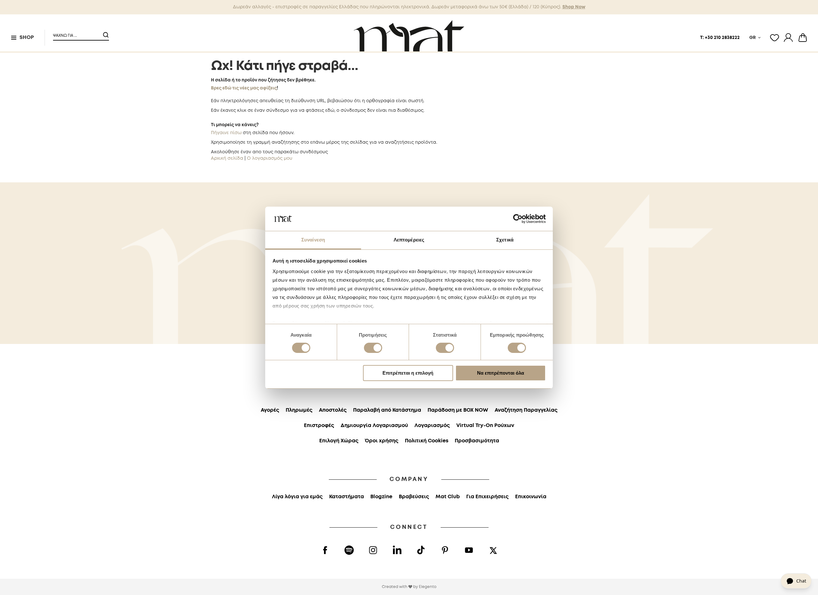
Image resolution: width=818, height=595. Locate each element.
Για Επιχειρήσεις (487, 496)
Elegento (427, 587)
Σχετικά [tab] (504, 239)
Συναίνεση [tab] (313, 239)
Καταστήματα (346, 496)
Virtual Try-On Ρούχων (485, 425)
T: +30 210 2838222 (720, 38)
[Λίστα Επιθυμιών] (774, 38)
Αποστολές (333, 410)
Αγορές (270, 410)
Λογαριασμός (432, 425)
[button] (77, 33)
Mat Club (448, 496)
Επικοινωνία (530, 496)
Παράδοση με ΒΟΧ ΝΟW (458, 410)
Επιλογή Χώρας (339, 441)
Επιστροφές (319, 425)
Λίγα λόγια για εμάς (297, 496)
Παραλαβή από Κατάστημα (387, 410)
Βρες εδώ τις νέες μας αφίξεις (244, 88)
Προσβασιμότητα (477, 441)
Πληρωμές (299, 410)
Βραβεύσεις (414, 496)
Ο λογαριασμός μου (269, 158)
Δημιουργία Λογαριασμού (374, 425)
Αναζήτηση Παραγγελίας (526, 410)
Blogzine (381, 496)
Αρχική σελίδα (227, 158)
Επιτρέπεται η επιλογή (407, 373)
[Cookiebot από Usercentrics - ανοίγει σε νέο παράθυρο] (518, 219)
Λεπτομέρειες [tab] (409, 239)
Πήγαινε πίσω (226, 133)
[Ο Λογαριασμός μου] (788, 38)
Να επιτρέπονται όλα (500, 373)
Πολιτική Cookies (426, 441)
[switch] (373, 348)
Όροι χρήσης (381, 441)
